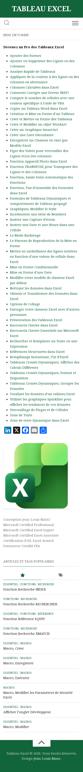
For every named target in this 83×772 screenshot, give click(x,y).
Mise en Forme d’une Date (31, 272)
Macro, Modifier (16, 727)
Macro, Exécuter (16, 678)
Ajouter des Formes (25, 56)
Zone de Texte (21, 415)
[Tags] (61, 575)
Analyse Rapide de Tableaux (32, 72)
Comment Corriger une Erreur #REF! (39, 93)
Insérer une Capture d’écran (32, 220)
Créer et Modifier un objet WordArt (38, 124)
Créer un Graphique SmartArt (34, 130)
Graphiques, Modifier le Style (33, 209)
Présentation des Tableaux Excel (36, 320)
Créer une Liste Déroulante (32, 135)
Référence (46, 613)
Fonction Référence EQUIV (24, 619)
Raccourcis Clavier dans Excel (34, 325)
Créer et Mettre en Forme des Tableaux (41, 119)
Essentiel (10, 584)
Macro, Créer (13, 648)
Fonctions (28, 584)
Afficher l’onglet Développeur (27, 712)
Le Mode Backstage (25, 235)
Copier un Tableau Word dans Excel (38, 109)
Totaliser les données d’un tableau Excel (42, 394)
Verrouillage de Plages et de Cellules (39, 410)
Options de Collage (25, 304)
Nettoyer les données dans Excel (36, 288)
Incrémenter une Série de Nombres (38, 214)
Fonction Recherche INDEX (24, 589)
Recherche (46, 584)
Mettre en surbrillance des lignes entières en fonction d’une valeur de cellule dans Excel (43, 256)
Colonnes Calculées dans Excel (34, 87)
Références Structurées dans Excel (37, 352)
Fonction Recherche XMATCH (26, 634)
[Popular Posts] (22, 575)
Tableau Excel (41, 9)
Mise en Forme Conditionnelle (34, 267)
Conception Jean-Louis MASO (26, 520)
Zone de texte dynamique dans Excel (39, 420)
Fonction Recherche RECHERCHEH (30, 604)
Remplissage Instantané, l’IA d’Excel (39, 357)
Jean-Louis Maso (47, 759)
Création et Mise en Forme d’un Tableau (42, 114)
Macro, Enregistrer (18, 663)
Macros (26, 643)
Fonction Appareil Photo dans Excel (38, 161)
